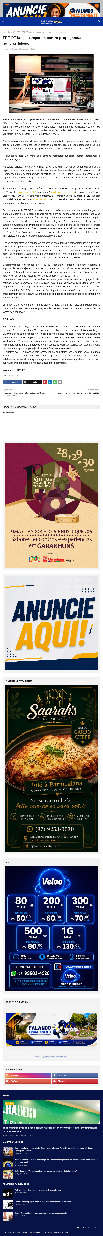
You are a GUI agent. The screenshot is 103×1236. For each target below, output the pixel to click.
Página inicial (8, 32)
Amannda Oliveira (11, 49)
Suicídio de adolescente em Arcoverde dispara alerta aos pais (40, 1190)
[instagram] (28, 1075)
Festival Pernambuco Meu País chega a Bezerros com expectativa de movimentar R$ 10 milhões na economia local (56, 1161)
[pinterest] (75, 1081)
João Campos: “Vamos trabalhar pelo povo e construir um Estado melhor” (46, 1171)
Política (11, 376)
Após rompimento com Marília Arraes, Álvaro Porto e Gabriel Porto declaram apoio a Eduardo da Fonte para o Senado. (55, 1149)
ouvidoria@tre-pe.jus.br (62, 192)
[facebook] (75, 1075)
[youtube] (28, 1081)
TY (69, 1232)
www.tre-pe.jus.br (26, 192)
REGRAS (86, 1228)
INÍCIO (69, 1228)
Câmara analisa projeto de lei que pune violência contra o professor (43, 1202)
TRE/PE (17, 32)
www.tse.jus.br (41, 199)
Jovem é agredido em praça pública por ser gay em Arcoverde (41, 1213)
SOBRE (78, 1228)
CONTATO (96, 1228)
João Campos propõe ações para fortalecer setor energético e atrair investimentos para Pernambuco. (50, 1129)
